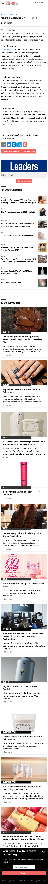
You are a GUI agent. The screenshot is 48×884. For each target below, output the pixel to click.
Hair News (6, 332)
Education (4, 221)
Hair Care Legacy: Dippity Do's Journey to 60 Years (23, 584)
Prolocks (5, 33)
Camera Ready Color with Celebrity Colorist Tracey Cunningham (23, 534)
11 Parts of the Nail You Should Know (17, 236)
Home (3, 14)
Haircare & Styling (10, 732)
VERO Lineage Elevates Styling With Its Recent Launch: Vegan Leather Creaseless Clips (22, 339)
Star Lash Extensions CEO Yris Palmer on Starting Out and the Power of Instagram (19, 201)
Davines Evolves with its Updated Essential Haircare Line (22, 737)
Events (3, 209)
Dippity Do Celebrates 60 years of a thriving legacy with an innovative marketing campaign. (22, 593)
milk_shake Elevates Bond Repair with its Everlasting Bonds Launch (22, 787)
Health (3, 232)
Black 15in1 (6, 49)
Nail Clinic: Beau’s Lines (11, 283)
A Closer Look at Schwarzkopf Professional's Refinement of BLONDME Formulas (24, 443)
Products (13, 14)
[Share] (9, 144)
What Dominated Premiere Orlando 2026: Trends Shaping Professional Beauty (18, 260)
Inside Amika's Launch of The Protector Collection (21, 493)
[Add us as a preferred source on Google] (25, 144)
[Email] (3, 144)
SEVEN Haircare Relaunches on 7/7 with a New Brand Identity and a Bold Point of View (23, 837)
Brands (3, 197)
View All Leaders (24, 181)
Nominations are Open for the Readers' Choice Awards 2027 (18, 248)
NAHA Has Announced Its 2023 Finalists (18, 212)
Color (5, 437)
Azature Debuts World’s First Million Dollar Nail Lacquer (16, 272)
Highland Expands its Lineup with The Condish (20, 687)
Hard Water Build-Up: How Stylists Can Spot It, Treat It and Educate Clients (17, 225)
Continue (24, 873)
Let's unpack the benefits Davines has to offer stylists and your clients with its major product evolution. (23, 746)
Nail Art (6, 385)
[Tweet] (19, 144)
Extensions (7, 629)
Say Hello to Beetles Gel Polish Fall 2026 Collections (21, 390)
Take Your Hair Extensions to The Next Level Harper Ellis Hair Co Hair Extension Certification (23, 636)
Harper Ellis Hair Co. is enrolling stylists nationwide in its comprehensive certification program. (24, 646)
